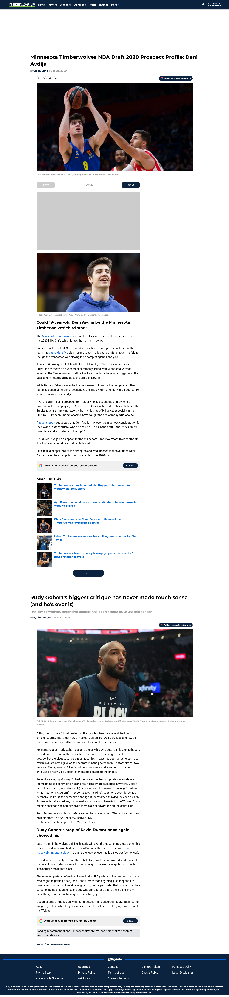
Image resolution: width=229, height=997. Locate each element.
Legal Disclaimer (182, 972)
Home (40, 944)
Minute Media (19, 986)
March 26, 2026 (86, 822)
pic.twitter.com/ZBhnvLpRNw (73, 817)
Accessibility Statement (50, 978)
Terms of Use (116, 972)
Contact (113, 966)
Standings (80, 4)
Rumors (52, 4)
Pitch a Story (44, 972)
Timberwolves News (58, 944)
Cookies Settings (118, 978)
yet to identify (57, 352)
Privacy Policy (86, 972)
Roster (92, 4)
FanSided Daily (181, 966)
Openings (84, 966)
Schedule (65, 4)
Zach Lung (41, 70)
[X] (209, 4)
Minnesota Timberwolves (58, 336)
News (41, 4)
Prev (46, 185)
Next (131, 185)
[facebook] (203, 4)
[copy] (56, 78)
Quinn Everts (43, 617)
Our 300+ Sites (150, 966)
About (39, 966)
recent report (47, 422)
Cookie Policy (149, 972)
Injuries (103, 4)
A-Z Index (84, 978)
